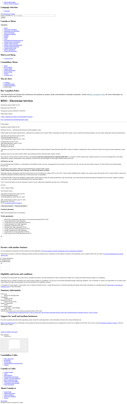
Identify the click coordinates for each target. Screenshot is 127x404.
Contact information (7, 258)
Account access (8, 58)
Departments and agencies (11, 377)
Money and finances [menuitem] (9, 49)
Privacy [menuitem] (6, 398)
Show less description (21, 206)
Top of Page (4, 401)
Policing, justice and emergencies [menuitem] (13, 45)
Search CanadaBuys (6, 15)
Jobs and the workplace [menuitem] (10, 29)
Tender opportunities (9, 70)
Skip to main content (9, 2)
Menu (4, 25)
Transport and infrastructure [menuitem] (11, 46)
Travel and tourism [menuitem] (9, 32)
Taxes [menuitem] (5, 39)
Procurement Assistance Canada (108, 323)
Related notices (6, 261)
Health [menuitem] (6, 37)
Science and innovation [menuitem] (10, 51)
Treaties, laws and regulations (12, 378)
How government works (10, 380)
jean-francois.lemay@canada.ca (13, 203)
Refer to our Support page (8, 323)
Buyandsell (7, 360)
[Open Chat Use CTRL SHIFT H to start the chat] (14, 345)
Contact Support (8, 372)
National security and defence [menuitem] (12, 42)
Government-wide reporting (11, 383)
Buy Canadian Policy (97, 94)
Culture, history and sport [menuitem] (11, 43)
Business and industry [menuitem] (10, 34)
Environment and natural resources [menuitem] (13, 40)
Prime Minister (8, 375)
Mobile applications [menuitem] (9, 393)
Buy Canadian (8, 67)
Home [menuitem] (6, 28)
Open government (9, 384)
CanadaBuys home (9, 84)
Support (6, 73)
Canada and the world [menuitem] (10, 48)
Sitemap (6, 365)
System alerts (7, 362)
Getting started (8, 69)
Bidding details (6, 260)
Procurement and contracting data (13, 363)
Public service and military (11, 381)
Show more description (7, 206)
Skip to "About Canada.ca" (11, 3)
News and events (8, 358)
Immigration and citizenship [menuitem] (11, 31)
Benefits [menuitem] (6, 35)
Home (6, 66)
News (5, 373)
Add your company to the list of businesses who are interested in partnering (62, 251)
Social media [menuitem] (7, 392)
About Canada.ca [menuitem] (9, 395)
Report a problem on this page (9, 332)
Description (5, 124)
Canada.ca (7, 82)
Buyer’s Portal (8, 72)
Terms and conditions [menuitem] (10, 396)
